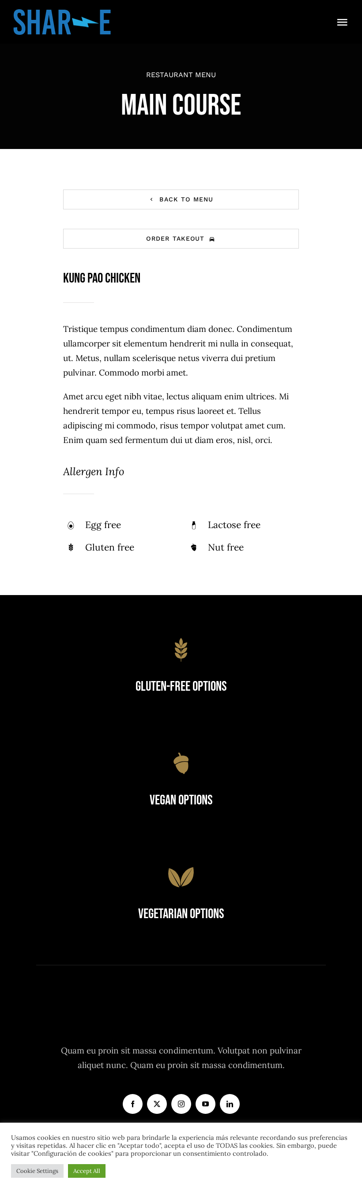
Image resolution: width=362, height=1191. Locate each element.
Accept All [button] (86, 1171)
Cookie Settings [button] (37, 1171)
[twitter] (157, 1104)
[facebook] (133, 1104)
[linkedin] (230, 1104)
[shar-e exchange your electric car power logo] (62, 12)
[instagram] (181, 1104)
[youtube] (205, 1104)
